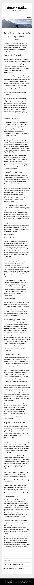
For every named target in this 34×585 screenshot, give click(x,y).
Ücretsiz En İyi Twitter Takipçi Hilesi (13, 568)
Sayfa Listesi (7, 560)
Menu (29, 17)
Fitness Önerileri (17, 7)
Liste (4, 556)
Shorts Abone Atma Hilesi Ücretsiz (13, 564)
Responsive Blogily (12, 582)
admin (17, 39)
